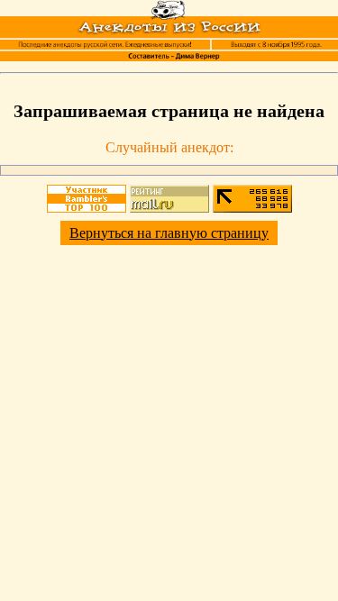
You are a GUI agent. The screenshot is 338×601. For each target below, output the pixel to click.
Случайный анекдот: (169, 147)
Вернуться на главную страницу (169, 233)
